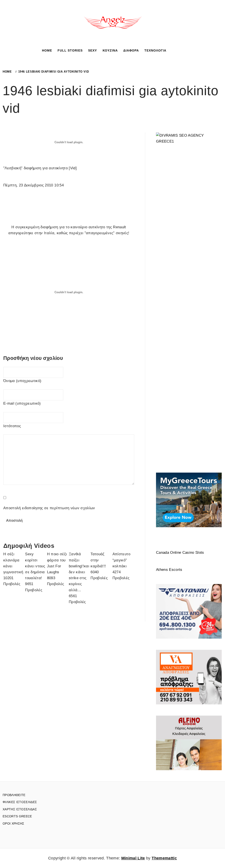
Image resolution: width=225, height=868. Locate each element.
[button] (172, 50)
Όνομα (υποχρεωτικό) (22, 381)
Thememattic (164, 858)
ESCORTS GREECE (17, 816)
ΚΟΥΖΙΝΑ (110, 50)
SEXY (92, 50)
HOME (47, 50)
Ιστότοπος (12, 426)
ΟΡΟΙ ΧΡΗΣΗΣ (13, 823)
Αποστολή (14, 520)
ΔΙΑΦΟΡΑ (131, 50)
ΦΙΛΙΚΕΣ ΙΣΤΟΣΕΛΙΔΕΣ (20, 802)
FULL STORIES (70, 50)
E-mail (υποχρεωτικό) (22, 403)
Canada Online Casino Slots (180, 552)
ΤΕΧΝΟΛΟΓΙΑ (155, 50)
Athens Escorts (169, 570)
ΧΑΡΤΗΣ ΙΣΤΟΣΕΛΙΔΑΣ (20, 809)
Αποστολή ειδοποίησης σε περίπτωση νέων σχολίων (49, 508)
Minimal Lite (133, 858)
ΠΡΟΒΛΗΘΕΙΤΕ (14, 795)
